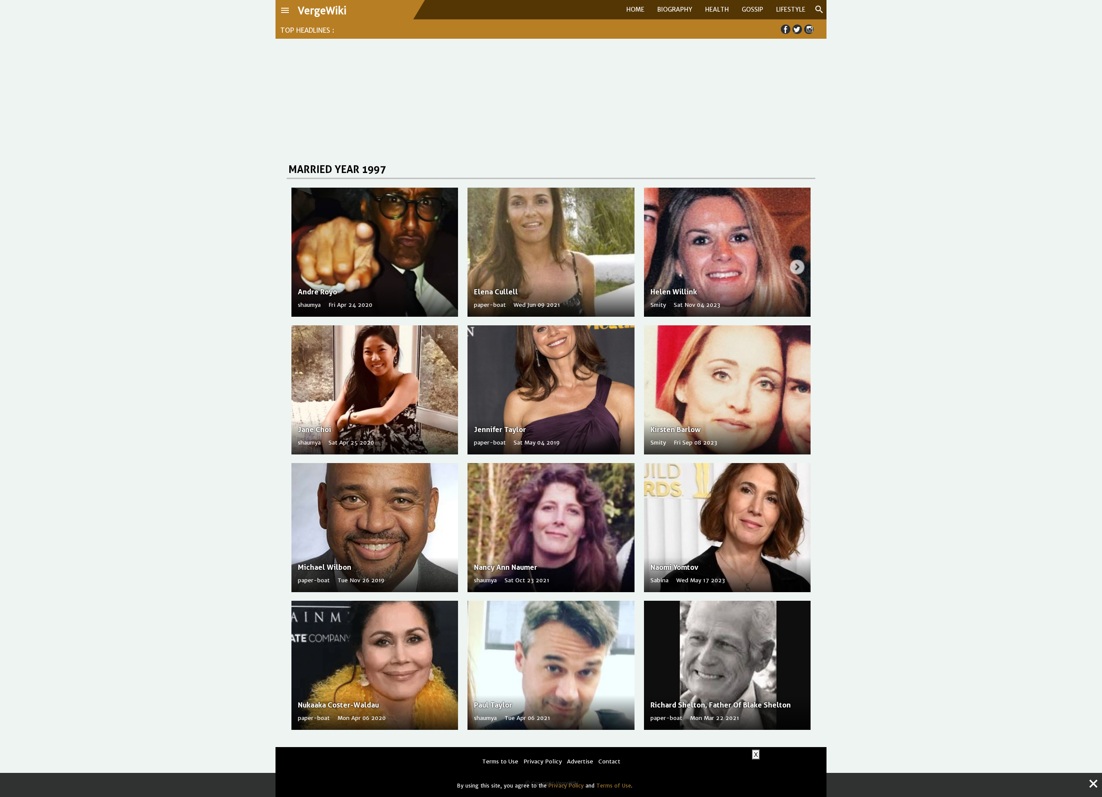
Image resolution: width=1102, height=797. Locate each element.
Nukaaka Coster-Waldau (338, 705)
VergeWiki (322, 11)
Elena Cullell (496, 291)
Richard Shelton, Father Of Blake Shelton (720, 705)
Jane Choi (314, 429)
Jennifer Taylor (500, 429)
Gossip (752, 9)
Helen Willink (673, 291)
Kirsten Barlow (675, 429)
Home (635, 9)
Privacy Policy (566, 785)
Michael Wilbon (324, 567)
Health (717, 9)
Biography (674, 9)
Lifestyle (790, 9)
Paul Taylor (493, 705)
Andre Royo (317, 291)
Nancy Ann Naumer (505, 567)
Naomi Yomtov (674, 567)
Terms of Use (613, 785)
